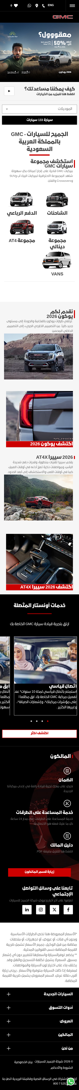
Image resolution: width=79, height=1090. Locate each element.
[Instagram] (40, 909)
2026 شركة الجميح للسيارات (52, 1062)
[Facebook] (68, 909)
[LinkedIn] (27, 909)
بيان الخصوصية (23, 1062)
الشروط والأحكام (62, 1068)
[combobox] (39, 109)
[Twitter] (54, 909)
